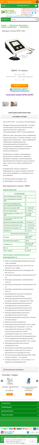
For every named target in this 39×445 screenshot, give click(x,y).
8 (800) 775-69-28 (27, 11)
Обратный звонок (23, 5)
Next (18, 104)
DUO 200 (24, 125)
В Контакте (28, 432)
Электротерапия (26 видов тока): (15, 179)
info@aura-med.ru (28, 14)
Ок (32, 441)
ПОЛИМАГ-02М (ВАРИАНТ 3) (10, 387)
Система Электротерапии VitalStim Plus (29, 387)
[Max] (35, 13)
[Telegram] (32, 13)
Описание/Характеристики (19, 113)
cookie (23, 443)
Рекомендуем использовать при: (15, 181)
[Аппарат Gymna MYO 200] (19, 64)
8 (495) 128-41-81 (27, 9)
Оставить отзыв (19, 116)
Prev (1, 104)
